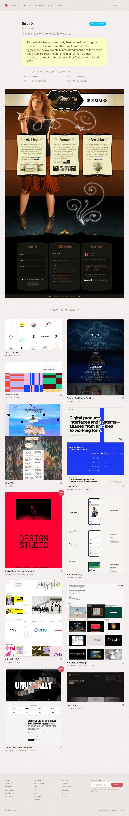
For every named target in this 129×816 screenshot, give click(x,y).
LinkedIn (65, 790)
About (122, 810)
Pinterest (66, 793)
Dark (40, 81)
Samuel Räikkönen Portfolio (80, 398)
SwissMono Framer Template (19, 571)
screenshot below (38, 50)
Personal (8, 355)
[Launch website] (61, 352)
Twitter (65, 783)
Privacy (114, 810)
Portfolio (35, 77)
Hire (35, 787)
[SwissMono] (33, 530)
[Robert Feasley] (95, 534)
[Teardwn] (33, 442)
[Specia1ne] (95, 445)
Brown (34, 81)
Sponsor (37, 800)
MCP (36, 793)
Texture (55, 71)
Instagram (66, 787)
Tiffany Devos (11, 394)
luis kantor (72, 705)
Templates (9, 790)
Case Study (71, 666)
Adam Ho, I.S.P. (12, 659)
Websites (8, 783)
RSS (64, 796)
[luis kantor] (95, 687)
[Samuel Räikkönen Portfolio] (95, 357)
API (35, 790)
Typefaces (9, 793)
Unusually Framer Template (18, 747)
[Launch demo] (61, 571)
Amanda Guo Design (77, 662)
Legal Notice (104, 810)
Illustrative (81, 77)
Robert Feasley (74, 574)
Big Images (37, 71)
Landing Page (10, 574)
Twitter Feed (66, 71)
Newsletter (38, 796)
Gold (44, 81)
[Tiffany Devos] (33, 377)
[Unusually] (33, 706)
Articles (8, 796)
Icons (47, 71)
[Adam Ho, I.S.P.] (33, 618)
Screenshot (97, 24)
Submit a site (39, 783)
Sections (8, 787)
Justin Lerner (11, 352)
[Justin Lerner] (33, 334)
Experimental (82, 666)
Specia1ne (72, 486)
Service (88, 489)
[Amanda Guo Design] (95, 622)
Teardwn (9, 482)
